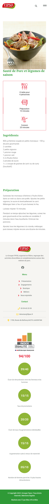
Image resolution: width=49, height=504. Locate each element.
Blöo (36, 500)
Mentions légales (28, 496)
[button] (36, 6)
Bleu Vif (29, 500)
